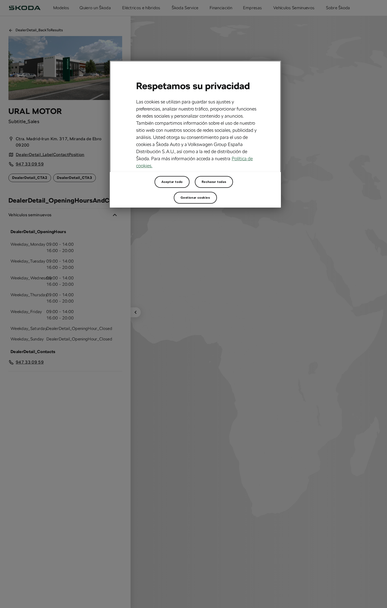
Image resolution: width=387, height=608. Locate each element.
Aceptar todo (172, 182)
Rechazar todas (214, 182)
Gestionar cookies (195, 197)
